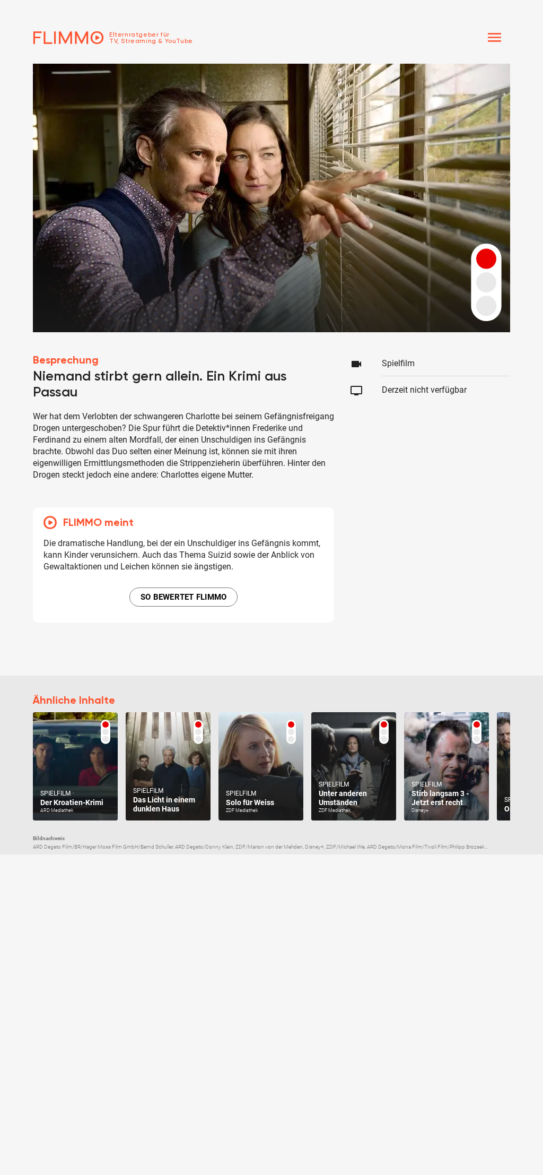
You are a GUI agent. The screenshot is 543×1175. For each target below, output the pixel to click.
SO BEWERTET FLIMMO (184, 597)
